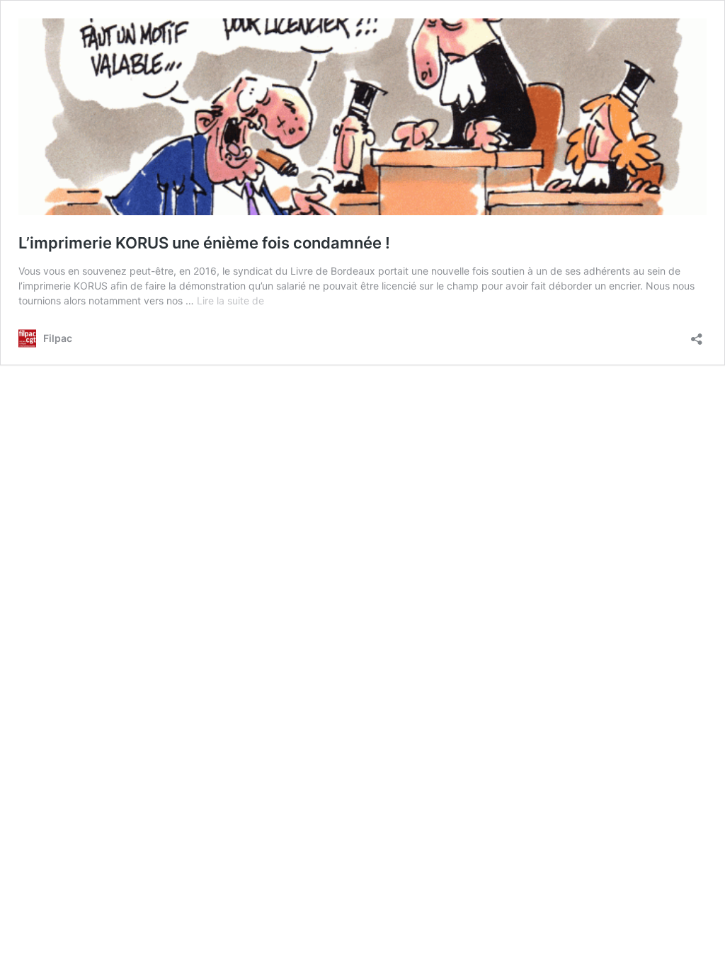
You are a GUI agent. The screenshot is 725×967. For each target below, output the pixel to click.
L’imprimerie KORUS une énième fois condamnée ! (204, 243)
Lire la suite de (230, 300)
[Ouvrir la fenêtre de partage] (697, 334)
